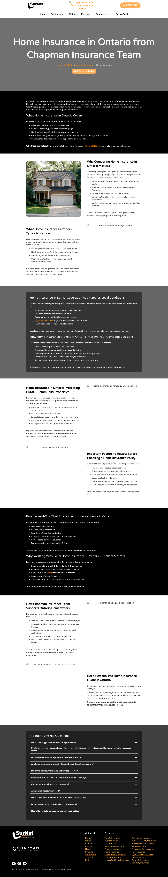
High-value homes (44, 320)
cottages (95, 146)
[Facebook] (14, 863)
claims (49, 572)
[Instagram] (19, 863)
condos (86, 146)
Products (56, 14)
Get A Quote (122, 14)
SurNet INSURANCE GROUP (62, 869)
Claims (72, 14)
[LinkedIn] (25, 863)
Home (42, 14)
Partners (86, 14)
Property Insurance (84, 65)
